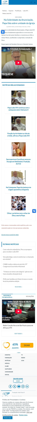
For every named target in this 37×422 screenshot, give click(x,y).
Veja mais (18, 287)
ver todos (18, 334)
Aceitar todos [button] (7, 418)
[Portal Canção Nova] (5, 2)
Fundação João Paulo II (18, 392)
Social (7, 374)
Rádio (23, 357)
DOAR (18, 381)
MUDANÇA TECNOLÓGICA (7, 296)
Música (7, 363)
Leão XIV (25, 10)
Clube (7, 366)
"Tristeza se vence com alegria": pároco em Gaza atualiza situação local (17, 273)
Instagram (22, 386)
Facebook (10, 386)
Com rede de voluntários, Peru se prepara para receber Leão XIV (17, 251)
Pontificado (18, 10)
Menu (31, 2)
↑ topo (18, 352)
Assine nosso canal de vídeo (10, 235)
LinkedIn (27, 386)
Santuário (8, 369)
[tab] (7, 296)
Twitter (14, 386)
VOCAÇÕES (30, 296)
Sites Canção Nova (34, 2)
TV (22, 354)
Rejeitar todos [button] (23, 415)
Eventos (7, 354)
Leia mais (29, 412)
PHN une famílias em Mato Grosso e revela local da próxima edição (17, 280)
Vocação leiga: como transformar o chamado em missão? (18, 258)
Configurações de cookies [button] (10, 415)
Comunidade (9, 371)
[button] (3, 32)
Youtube (18, 386)
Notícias (4, 10)
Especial (11, 10)
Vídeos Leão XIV (6, 13)
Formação (8, 357)
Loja (22, 360)
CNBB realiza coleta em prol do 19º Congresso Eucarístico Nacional (15, 265)
